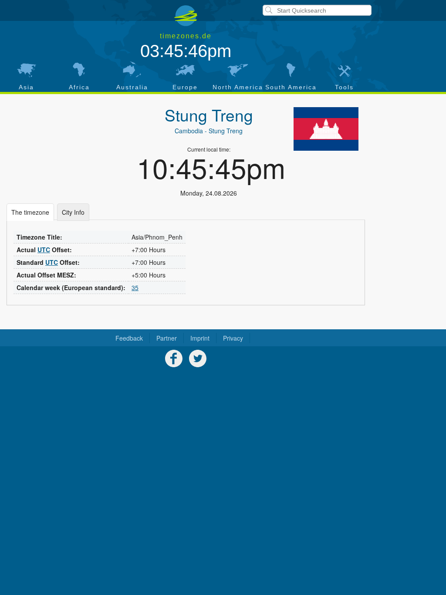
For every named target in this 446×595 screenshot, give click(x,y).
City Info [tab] (73, 212)
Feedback (129, 338)
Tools (344, 87)
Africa (79, 87)
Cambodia (189, 130)
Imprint (199, 338)
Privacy (233, 338)
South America (291, 87)
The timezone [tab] (30, 212)
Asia (26, 87)
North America (238, 87)
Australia (132, 87)
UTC (43, 249)
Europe (185, 87)
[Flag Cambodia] (326, 129)
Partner (166, 338)
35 (135, 287)
